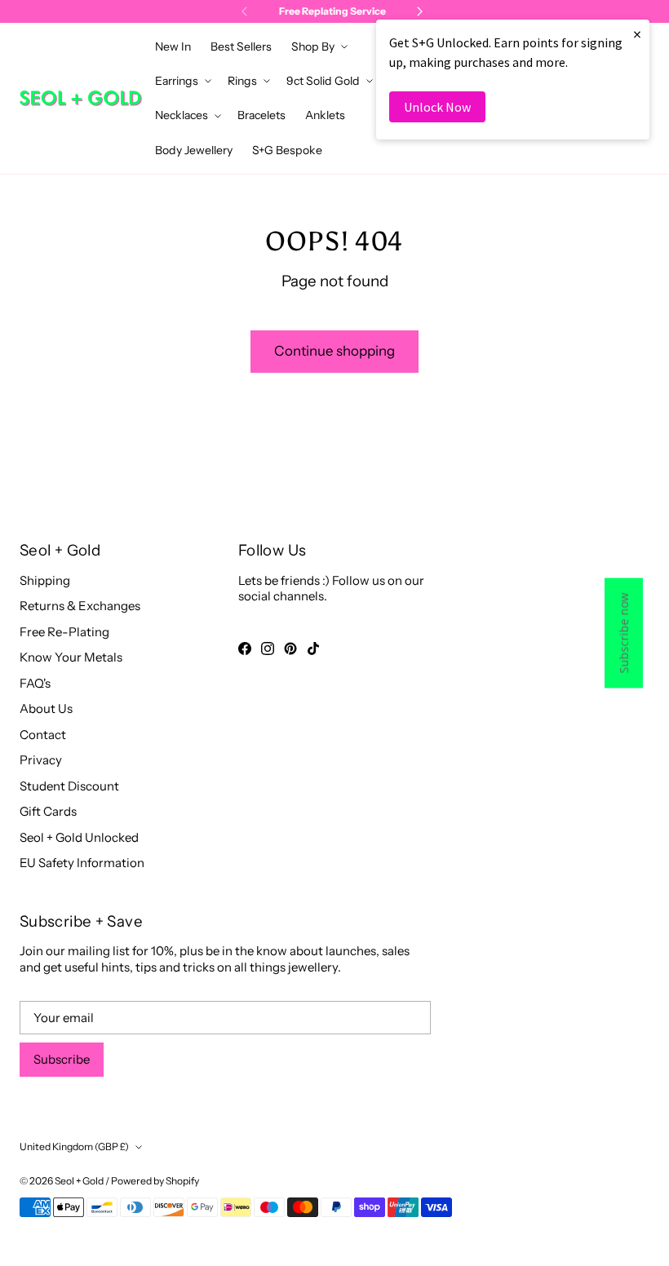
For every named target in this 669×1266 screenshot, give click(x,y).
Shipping (45, 580)
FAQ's (35, 683)
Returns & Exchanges (80, 605)
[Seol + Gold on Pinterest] (290, 648)
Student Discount (69, 786)
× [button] (637, 34)
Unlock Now (437, 107)
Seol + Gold (79, 1181)
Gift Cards (48, 811)
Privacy (41, 760)
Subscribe (61, 1059)
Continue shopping (334, 351)
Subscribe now (623, 633)
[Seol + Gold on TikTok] (313, 648)
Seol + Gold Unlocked (79, 837)
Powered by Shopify (155, 1181)
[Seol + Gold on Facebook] (244, 648)
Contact (43, 734)
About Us (46, 708)
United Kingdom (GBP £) (74, 1146)
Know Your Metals (71, 657)
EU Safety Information (82, 862)
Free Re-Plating (64, 632)
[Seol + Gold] (81, 98)
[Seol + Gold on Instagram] (267, 648)
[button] (317, 46)
